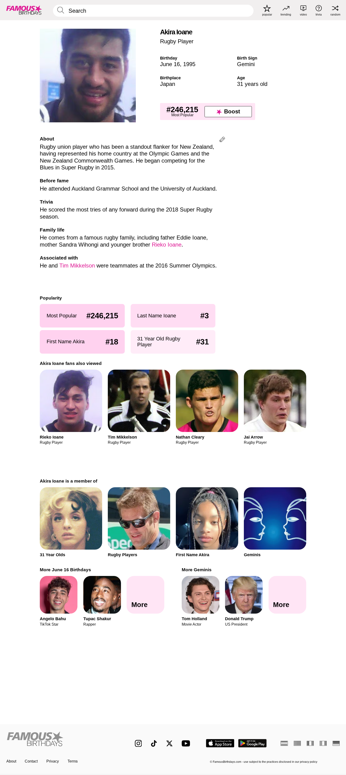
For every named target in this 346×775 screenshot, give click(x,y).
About (11, 761)
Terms (73, 761)
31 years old (252, 84)
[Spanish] (284, 743)
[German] (336, 743)
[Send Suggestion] (222, 140)
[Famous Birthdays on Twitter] (169, 743)
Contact (31, 761)
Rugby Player (176, 41)
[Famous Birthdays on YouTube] (187, 743)
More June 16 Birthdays (65, 569)
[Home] (60, 739)
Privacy (52, 761)
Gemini (246, 64)
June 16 (170, 64)
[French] (310, 743)
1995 (189, 64)
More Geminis (197, 569)
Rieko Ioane (166, 244)
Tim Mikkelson (77, 265)
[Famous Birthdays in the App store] (220, 743)
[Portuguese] (297, 743)
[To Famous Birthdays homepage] (24, 10)
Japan (167, 84)
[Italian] (323, 743)
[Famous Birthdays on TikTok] (153, 743)
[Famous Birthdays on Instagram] (138, 743)
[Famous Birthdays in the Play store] (252, 743)
